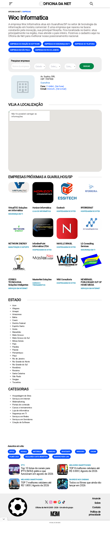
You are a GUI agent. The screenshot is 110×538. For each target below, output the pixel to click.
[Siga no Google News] (59, 502)
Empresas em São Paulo (20, 50)
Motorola (37, 452)
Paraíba (15, 347)
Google (24, 452)
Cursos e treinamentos (22, 407)
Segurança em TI (19, 413)
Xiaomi (93, 452)
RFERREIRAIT (87, 207)
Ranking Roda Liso (61, 457)
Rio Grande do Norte (21, 361)
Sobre (98, 502)
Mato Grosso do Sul (21, 338)
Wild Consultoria (64, 279)
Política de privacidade (95, 513)
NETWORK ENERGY (17, 243)
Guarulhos (45, 82)
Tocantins (16, 382)
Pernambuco (17, 353)
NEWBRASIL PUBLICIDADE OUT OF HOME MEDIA (91, 282)
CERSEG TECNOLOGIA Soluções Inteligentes (18, 282)
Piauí (14, 356)
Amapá (15, 311)
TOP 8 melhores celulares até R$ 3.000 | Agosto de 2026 (84, 469)
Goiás (14, 329)
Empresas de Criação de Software (25, 44)
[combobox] (40, 66)
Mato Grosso (18, 335)
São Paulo (16, 376)
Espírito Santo (18, 326)
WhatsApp (66, 452)
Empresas (26, 12)
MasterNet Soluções (42, 279)
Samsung (51, 452)
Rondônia (16, 367)
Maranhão (16, 332)
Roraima (16, 370)
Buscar (86, 66)
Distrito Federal (18, 323)
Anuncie (96, 498)
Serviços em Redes (20, 416)
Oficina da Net (14, 12)
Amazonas (16, 314)
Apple (11, 452)
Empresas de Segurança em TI (57, 44)
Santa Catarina (18, 373)
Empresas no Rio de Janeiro (47, 50)
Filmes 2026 (14, 457)
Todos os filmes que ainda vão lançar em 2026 (85, 484)
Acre (14, 305)
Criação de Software (21, 422)
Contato (96, 507)
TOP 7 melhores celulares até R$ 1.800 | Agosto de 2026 (36, 484)
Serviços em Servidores (22, 419)
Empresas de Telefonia (84, 44)
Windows (80, 452)
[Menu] (14, 4)
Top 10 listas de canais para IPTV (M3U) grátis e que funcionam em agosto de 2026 (37, 471)
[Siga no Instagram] (50, 502)
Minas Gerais (18, 341)
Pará (14, 344)
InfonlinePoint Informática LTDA (40, 245)
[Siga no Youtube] (55, 502)
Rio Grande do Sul (20, 364)
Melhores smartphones (80, 465)
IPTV (23, 465)
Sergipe (15, 379)
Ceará (14, 320)
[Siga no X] (46, 502)
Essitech (61, 207)
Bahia (14, 317)
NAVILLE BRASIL (64, 243)
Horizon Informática (41, 207)
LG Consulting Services (87, 245)
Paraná (15, 350)
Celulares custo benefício (36, 457)
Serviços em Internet (21, 399)
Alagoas (15, 308)
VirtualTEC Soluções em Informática (17, 209)
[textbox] (40, 66)
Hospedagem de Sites (21, 396)
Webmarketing (18, 402)
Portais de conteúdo (21, 404)
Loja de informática (20, 410)
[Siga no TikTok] (63, 502)
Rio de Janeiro (18, 359)
